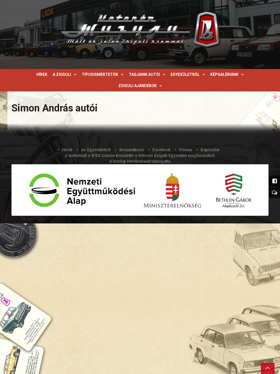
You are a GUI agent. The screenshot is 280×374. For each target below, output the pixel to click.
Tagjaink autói (144, 74)
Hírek (41, 74)
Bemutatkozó (131, 150)
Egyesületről (185, 74)
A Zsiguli (62, 74)
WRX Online (103, 155)
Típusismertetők (100, 74)
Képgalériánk (224, 74)
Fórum (185, 150)
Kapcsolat (209, 150)
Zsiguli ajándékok (137, 86)
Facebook (161, 150)
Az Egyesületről (96, 150)
